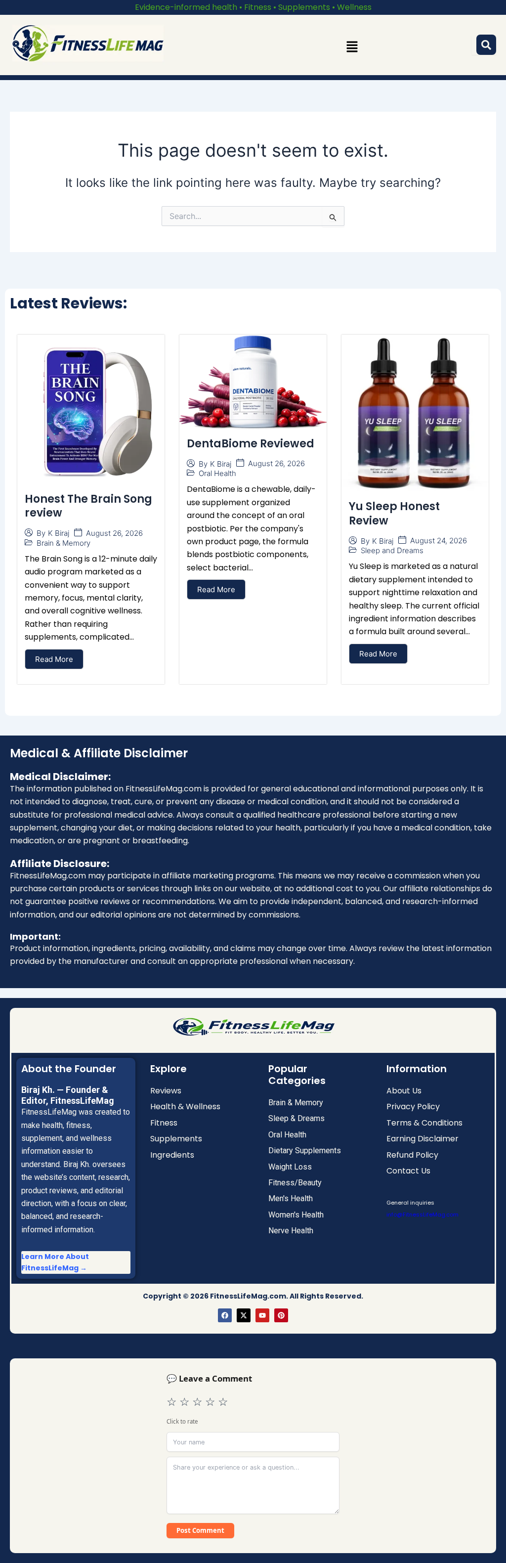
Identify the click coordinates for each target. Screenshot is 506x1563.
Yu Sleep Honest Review (394, 513)
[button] (352, 47)
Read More (54, 659)
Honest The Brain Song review (88, 506)
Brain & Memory (63, 543)
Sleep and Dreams (392, 550)
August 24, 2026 (438, 540)
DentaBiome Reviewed (250, 443)
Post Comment (200, 1530)
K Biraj (58, 533)
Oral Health (217, 473)
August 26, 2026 (114, 533)
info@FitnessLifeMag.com (422, 1214)
